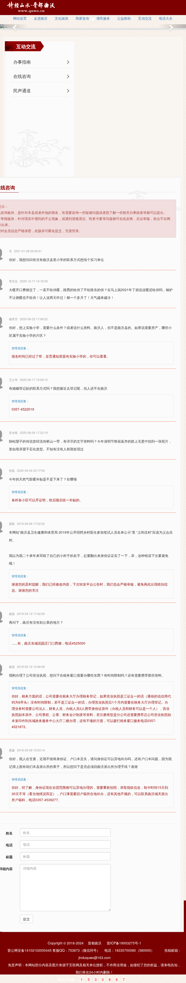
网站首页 (20, 18)
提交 (26, 918)
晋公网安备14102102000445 (30, 950)
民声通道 (22, 90)
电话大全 (165, 18)
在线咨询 (22, 76)
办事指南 (22, 62)
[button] (14, 26)
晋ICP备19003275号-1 (124, 943)
